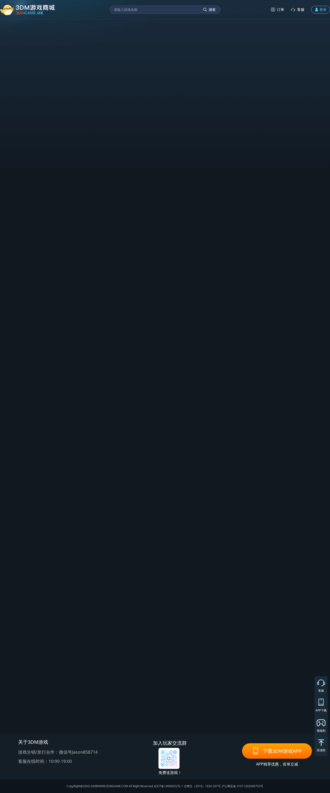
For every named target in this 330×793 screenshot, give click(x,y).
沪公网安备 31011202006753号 (242, 786)
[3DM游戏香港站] (27, 9)
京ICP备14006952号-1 (168, 786)
